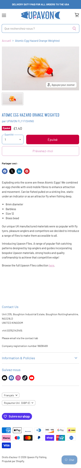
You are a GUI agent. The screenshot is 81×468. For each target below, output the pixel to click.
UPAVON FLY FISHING (20, 121)
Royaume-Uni (17, 402)
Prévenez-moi (43, 151)
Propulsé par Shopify (13, 461)
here (51, 265)
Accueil (6, 40)
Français (9, 395)
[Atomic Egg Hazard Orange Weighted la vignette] (12, 99)
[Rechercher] (74, 28)
